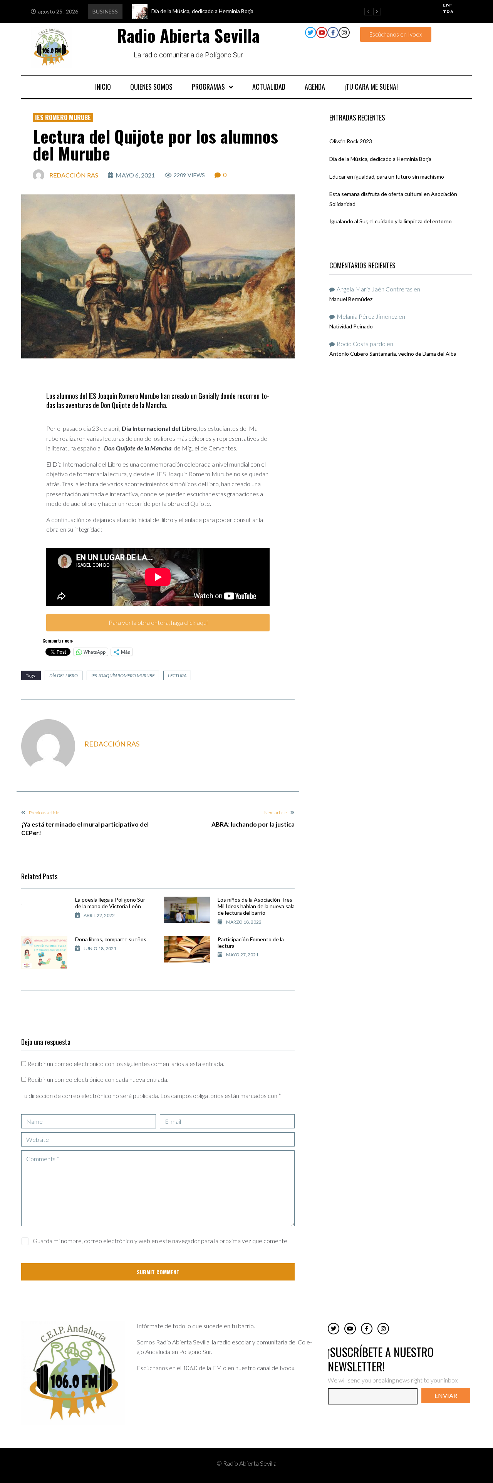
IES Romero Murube (63, 117)
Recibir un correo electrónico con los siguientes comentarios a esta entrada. (125, 1063)
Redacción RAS (73, 175)
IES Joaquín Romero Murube (122, 675)
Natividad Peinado (351, 326)
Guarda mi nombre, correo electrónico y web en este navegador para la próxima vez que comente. (160, 1240)
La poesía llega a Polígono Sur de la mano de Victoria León (110, 902)
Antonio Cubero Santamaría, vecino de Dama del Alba (392, 353)
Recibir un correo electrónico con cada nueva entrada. (97, 1079)
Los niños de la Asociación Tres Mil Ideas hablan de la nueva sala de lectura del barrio (256, 906)
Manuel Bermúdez (350, 299)
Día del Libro (63, 675)
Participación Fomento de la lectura (251, 942)
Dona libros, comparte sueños (110, 939)
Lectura (177, 675)
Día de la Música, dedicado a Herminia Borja (380, 159)
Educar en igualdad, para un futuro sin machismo (386, 176)
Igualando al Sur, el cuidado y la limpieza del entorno (390, 221)
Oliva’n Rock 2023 (350, 141)
